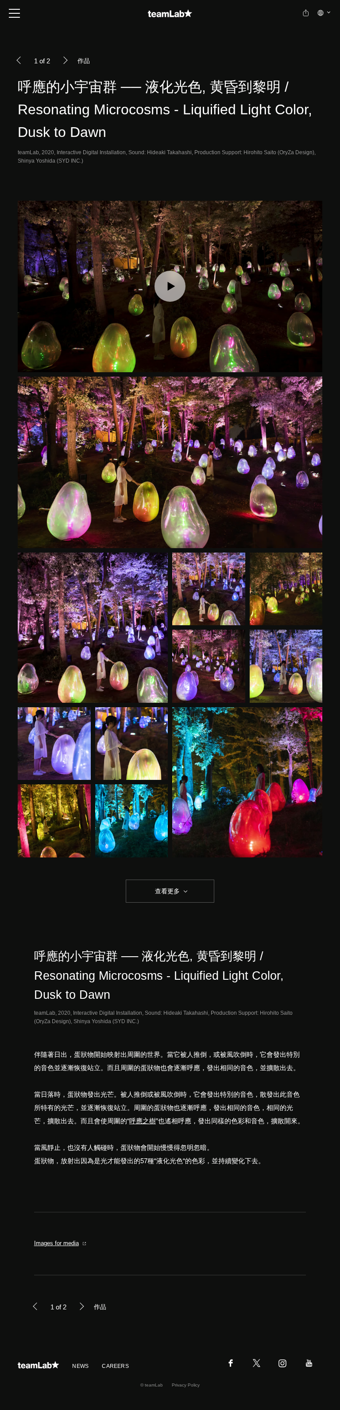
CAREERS (115, 1366)
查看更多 (166, 891)
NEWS (80, 1366)
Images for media (56, 1243)
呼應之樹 (142, 1121)
